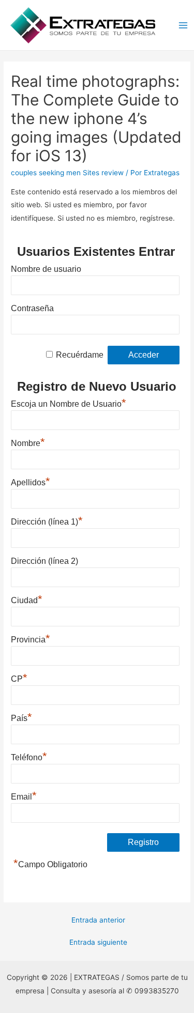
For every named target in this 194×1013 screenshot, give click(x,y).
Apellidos (30, 481)
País (21, 717)
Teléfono (29, 756)
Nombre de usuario (46, 269)
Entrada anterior (98, 920)
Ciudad (26, 599)
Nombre (28, 442)
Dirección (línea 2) (44, 561)
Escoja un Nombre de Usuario (68, 402)
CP (19, 677)
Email (24, 795)
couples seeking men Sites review (67, 172)
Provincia (30, 638)
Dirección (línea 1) (47, 520)
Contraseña (32, 308)
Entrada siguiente (98, 942)
